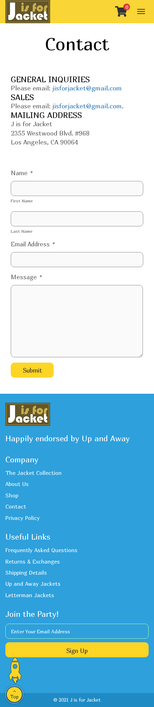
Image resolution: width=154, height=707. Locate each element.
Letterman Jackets (29, 595)
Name (21, 173)
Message (26, 277)
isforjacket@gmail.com (88, 106)
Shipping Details (26, 572)
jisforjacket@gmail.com (87, 88)
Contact (15, 506)
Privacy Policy (22, 518)
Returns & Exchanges (32, 561)
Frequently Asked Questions (41, 550)
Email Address (32, 244)
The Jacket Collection (33, 473)
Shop (11, 495)
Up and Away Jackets (33, 583)
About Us (17, 484)
